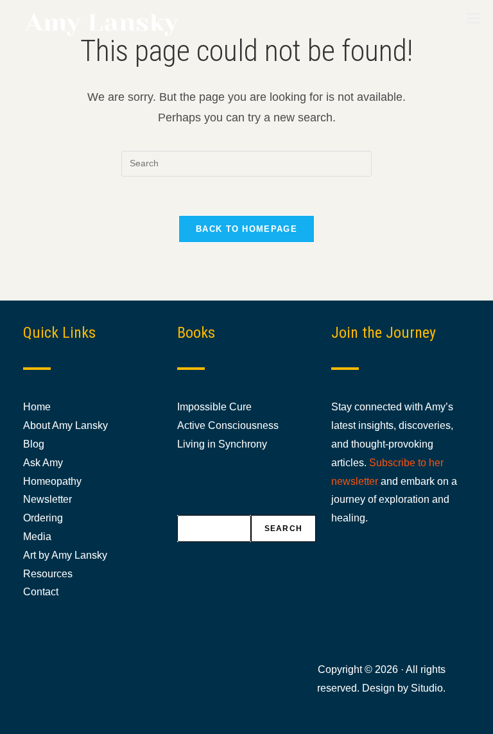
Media (37, 536)
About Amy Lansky (65, 425)
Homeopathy (52, 481)
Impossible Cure (214, 406)
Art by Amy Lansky (65, 555)
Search (283, 528)
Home (37, 406)
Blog (33, 444)
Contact (40, 591)
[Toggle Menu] (473, 18)
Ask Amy (43, 462)
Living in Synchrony (222, 444)
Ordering (43, 517)
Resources (48, 573)
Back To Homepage (246, 229)
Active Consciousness (228, 425)
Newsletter (47, 499)
